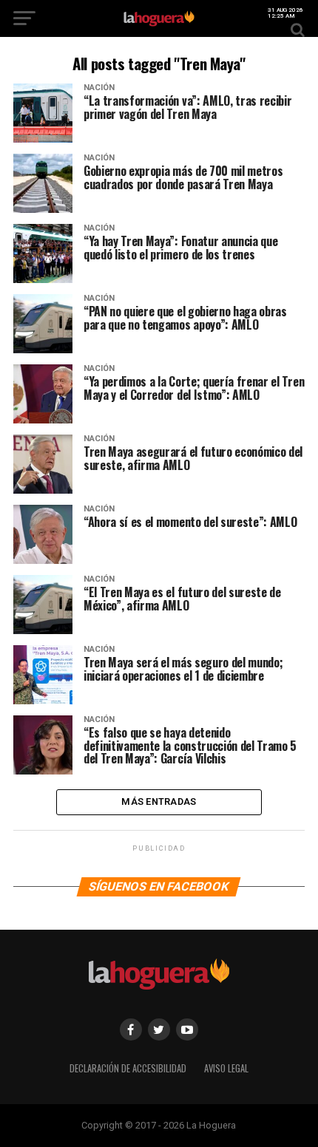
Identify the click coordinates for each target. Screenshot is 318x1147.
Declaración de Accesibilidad (128, 1068)
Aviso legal (226, 1068)
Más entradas (158, 801)
